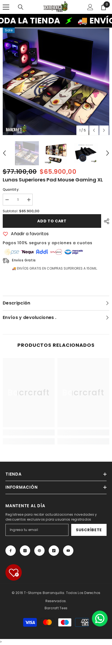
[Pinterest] (39, 550)
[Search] (20, 7)
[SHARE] (105, 221)
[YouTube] (68, 550)
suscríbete (89, 530)
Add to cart (52, 221)
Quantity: (11, 189)
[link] (29, 432)
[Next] (104, 130)
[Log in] (90, 7)
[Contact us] (100, 618)
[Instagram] (25, 550)
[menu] (6, 7)
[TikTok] (54, 550)
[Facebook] (10, 550)
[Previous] (94, 130)
